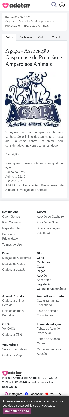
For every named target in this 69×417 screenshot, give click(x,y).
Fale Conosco (11, 222)
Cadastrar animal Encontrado (48, 303)
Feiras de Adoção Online (48, 341)
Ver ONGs (8, 328)
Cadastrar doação (14, 269)
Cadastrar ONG (12, 334)
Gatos (42, 37)
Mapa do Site (11, 228)
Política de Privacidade (10, 236)
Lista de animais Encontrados (47, 313)
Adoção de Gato (47, 222)
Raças (41, 271)
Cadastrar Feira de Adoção (49, 351)
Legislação (44, 284)
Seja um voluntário (14, 349)
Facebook (36, 394)
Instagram (15, 394)
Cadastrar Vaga (12, 355)
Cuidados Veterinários (51, 288)
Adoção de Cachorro (50, 216)
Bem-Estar (44, 280)
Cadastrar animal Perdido (13, 303)
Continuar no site (17, 411)
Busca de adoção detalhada (48, 230)
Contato (56, 37)
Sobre (9, 37)
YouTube (55, 394)
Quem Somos (11, 216)
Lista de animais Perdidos (13, 313)
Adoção (42, 275)
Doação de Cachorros (16, 257)
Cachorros (25, 37)
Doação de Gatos (13, 263)
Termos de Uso (12, 244)
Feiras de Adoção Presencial (48, 331)
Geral (40, 257)
